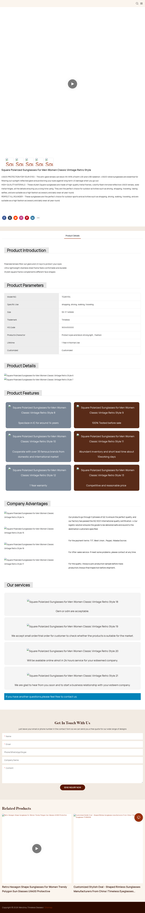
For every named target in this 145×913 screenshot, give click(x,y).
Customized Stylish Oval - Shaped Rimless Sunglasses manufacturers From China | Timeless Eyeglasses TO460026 (107, 889)
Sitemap (48, 907)
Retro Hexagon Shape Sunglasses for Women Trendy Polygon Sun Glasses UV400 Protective (34, 889)
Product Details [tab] (72, 235)
